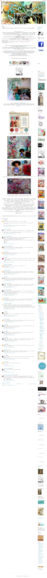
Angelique (40, 545)
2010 (40, 348)
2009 (40, 349)
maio (40, 343)
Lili (4, 257)
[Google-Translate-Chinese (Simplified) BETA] (38, 73)
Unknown (5, 344)
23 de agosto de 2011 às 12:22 (9, 328)
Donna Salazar (41, 547)
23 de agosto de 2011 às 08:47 (9, 322)
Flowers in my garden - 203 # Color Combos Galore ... (41, 335)
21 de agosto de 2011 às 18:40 (9, 262)
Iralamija (40, 553)
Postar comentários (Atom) (10, 385)
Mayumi (40, 555)
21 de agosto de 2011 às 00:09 (9, 249)
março (40, 345)
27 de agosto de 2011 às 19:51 (9, 359)
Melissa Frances (41, 556)
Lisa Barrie (6, 270)
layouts (9, 24)
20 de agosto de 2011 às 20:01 (9, 243)
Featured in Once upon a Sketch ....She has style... (41, 323)
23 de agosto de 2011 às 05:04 (9, 316)
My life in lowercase (40, 558)
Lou (4, 220)
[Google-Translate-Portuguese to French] (40, 73)
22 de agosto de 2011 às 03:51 (9, 287)
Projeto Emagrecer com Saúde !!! (22, 24)
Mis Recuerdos (41, 557)
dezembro (41, 312)
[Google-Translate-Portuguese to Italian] (42, 73)
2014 (40, 307)
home (3, 24)
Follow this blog (41, 50)
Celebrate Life (41, 546)
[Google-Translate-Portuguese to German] (41, 73)
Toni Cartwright (6, 236)
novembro (41, 313)
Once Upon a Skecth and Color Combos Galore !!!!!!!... (41, 319)
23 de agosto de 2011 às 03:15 (9, 309)
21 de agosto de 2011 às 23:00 (9, 274)
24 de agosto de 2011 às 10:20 (9, 347)
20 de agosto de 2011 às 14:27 (9, 226)
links (6, 24)
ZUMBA (29, 202)
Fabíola (40, 548)
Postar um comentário (6, 382)
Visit (40, 448)
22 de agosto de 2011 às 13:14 (9, 295)
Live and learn (41, 554)
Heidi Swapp (41, 550)
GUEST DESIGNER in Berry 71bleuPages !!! (41, 331)
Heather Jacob (6, 283)
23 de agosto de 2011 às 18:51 (9, 341)
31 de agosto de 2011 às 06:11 (9, 372)
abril (40, 344)
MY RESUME (13, 24)
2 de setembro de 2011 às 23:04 (9, 380)
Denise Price (6, 229)
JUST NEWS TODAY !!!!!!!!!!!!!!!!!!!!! (41, 338)
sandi (5, 324)
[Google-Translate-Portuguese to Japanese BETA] (43, 73)
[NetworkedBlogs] (41, 49)
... (28, 47)
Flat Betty (40, 549)
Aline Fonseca (41, 544)
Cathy (5, 337)
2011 (40, 311)
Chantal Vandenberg (7, 246)
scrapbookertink (6, 303)
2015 (40, 306)
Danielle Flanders (7, 368)
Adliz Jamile (41, 543)
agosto (40, 317)
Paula (5, 355)
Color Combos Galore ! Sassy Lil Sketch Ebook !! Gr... (41, 327)
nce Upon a (23, 47)
